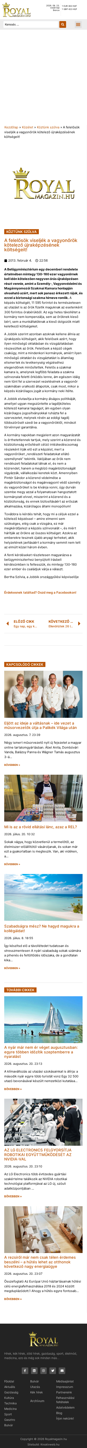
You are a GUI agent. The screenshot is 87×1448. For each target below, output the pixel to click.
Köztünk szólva (48, 127)
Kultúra (9, 1398)
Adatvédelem (65, 1407)
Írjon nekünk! (65, 1418)
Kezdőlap (11, 127)
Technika (10, 1403)
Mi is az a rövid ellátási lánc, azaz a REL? (40, 827)
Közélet (27, 127)
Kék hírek (36, 1392)
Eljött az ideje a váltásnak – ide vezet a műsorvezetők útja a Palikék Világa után (40, 725)
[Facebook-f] (25, 1370)
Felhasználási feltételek (65, 1400)
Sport (8, 1414)
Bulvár (8, 1425)
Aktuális (9, 1387)
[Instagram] (43, 1370)
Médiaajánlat (65, 1381)
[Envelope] (62, 1370)
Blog (59, 1413)
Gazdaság (11, 1392)
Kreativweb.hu (50, 1444)
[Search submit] (62, 24)
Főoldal (9, 1381)
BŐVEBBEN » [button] (12, 765)
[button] (78, 24)
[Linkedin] (34, 1370)
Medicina (10, 1408)
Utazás (35, 1387)
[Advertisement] (43, 79)
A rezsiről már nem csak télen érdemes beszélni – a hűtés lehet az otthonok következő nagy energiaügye (40, 1262)
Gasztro (9, 1419)
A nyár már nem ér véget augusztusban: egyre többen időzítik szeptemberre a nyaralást (41, 1052)
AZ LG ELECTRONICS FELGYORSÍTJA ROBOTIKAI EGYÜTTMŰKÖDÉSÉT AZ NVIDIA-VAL (38, 1154)
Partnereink (64, 1392)
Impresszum (64, 1387)
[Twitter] (52, 1370)
